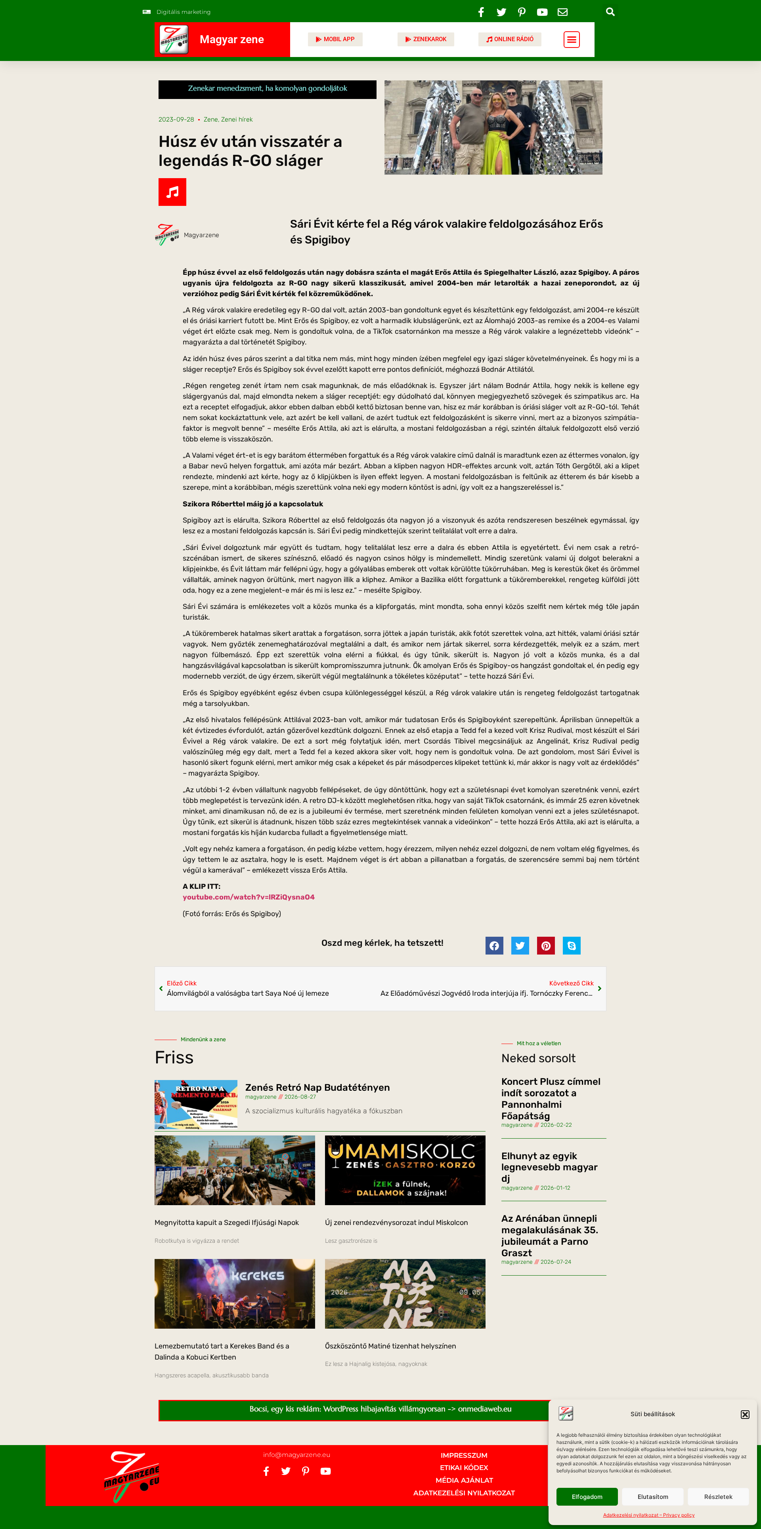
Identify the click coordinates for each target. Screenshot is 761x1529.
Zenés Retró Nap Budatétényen (317, 1087)
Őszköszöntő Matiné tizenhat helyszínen (390, 1346)
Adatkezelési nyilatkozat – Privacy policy (649, 1515)
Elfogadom (587, 1496)
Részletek (718, 1496)
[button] (745, 1415)
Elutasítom (653, 1496)
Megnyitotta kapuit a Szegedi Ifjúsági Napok (227, 1222)
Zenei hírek (237, 119)
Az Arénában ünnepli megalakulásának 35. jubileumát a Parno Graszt (549, 1235)
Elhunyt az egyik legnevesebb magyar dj (549, 1168)
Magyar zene (232, 39)
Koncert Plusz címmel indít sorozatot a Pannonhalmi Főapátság (550, 1098)
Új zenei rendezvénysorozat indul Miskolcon (396, 1222)
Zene (211, 119)
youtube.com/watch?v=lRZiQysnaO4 (249, 897)
